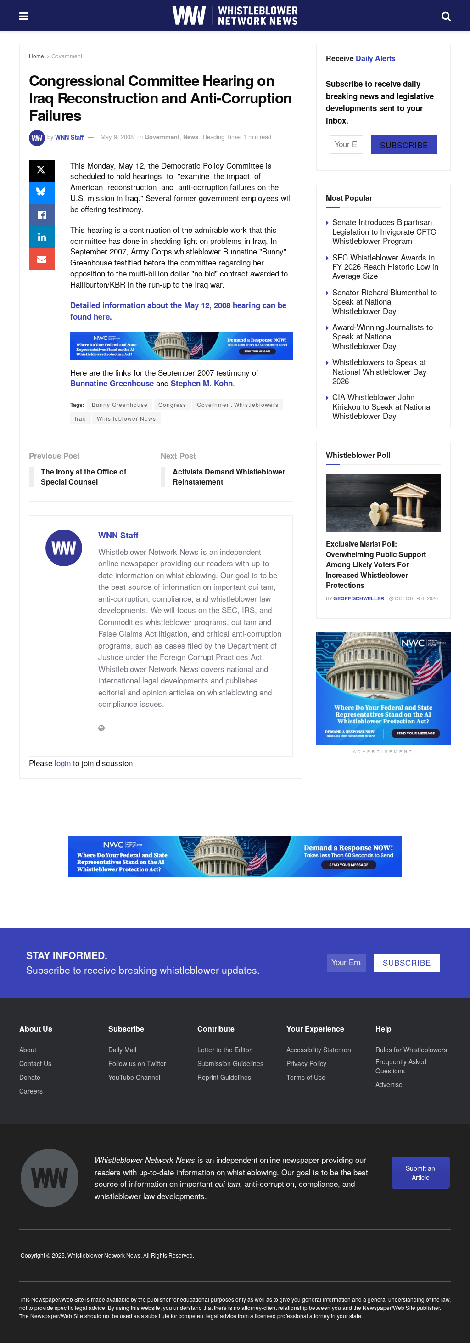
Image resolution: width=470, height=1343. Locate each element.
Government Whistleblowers (238, 404)
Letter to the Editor (224, 1049)
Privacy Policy (306, 1063)
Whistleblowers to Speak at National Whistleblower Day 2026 (379, 371)
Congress (172, 404)
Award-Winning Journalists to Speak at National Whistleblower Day (382, 336)
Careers (31, 1090)
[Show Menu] (23, 15)
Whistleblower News (126, 418)
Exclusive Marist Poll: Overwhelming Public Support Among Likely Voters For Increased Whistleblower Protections (376, 564)
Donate (29, 1077)
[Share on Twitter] (42, 171)
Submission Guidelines (230, 1063)
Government (66, 56)
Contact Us (35, 1063)
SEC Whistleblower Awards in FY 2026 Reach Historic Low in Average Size (385, 266)
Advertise (389, 1084)
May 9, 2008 (117, 136)
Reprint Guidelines (224, 1077)
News (190, 136)
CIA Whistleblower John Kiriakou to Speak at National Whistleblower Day (382, 406)
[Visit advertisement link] (181, 346)
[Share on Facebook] (42, 215)
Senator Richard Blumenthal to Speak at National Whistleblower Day (384, 301)
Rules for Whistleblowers (411, 1049)
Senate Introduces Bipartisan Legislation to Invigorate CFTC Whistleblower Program (384, 231)
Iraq (80, 418)
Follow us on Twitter (137, 1063)
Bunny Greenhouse (120, 404)
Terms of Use (305, 1077)
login (63, 762)
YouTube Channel (134, 1077)
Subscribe (404, 145)
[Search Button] (446, 15)
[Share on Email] (42, 259)
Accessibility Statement (319, 1049)
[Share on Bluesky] (42, 193)
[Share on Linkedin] (42, 237)
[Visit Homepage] (235, 15)
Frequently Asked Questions (400, 1066)
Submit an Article (420, 1172)
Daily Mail (122, 1049)
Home (36, 56)
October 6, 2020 (415, 598)
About (27, 1049)
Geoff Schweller (358, 598)
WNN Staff (69, 136)
